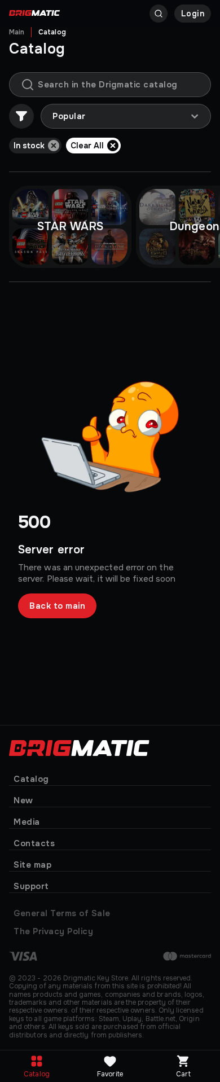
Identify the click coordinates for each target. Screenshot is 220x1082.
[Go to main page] (34, 14)
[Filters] (21, 116)
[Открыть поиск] (158, 14)
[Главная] (79, 746)
